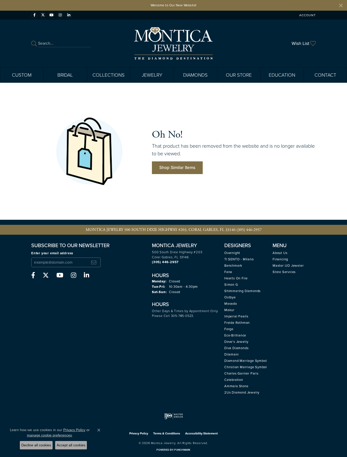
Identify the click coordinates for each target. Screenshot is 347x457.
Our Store (239, 75)
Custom (21, 75)
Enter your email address (52, 253)
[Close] (341, 5)
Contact (325, 75)
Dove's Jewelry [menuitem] (236, 341)
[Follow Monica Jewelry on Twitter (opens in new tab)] (43, 15)
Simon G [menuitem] (231, 284)
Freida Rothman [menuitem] (237, 322)
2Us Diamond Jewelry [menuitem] (241, 392)
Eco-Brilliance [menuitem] (235, 335)
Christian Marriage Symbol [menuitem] (245, 367)
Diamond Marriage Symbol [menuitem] (245, 360)
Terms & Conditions (166, 433)
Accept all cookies (71, 445)
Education (282, 75)
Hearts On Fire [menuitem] (236, 278)
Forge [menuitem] (228, 329)
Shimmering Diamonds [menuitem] (242, 291)
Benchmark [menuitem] (233, 265)
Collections (108, 75)
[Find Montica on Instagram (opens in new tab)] (60, 15)
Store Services (284, 271)
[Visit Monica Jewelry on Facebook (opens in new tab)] (34, 15)
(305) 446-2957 (249, 229)
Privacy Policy (138, 433)
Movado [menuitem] (230, 303)
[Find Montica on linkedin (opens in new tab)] (69, 15)
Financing (280, 259)
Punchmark (182, 450)
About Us (280, 252)
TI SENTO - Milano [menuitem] (239, 259)
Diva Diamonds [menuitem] (236, 348)
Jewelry (152, 75)
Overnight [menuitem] (232, 252)
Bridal (65, 75)
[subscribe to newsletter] (93, 262)
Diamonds (195, 75)
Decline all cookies (36, 445)
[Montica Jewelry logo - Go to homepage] (173, 43)
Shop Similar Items (177, 167)
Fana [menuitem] (228, 271)
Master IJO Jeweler (288, 265)
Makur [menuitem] (229, 310)
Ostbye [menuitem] (230, 297)
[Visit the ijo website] (173, 416)
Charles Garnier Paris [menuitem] (241, 373)
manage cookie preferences (49, 435)
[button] (307, 15)
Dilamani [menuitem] (231, 354)
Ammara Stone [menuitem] (236, 386)
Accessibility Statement (201, 433)
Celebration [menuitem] (233, 379)
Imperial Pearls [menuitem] (236, 316)
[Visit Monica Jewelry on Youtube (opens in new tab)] (52, 15)
